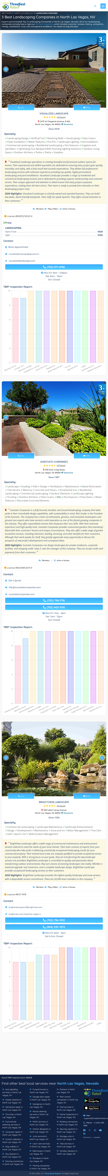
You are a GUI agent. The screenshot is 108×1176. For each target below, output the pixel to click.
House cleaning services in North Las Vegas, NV (39, 1114)
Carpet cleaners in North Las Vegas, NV (12, 1101)
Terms (97, 1137)
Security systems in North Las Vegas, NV (67, 1130)
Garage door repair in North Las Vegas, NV (40, 1098)
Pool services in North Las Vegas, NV (66, 1108)
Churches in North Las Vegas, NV (12, 1116)
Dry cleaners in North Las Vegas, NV (11, 1155)
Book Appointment (18, 247)
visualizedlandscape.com (22, 260)
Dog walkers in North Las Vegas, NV (11, 1148)
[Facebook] (84, 1130)
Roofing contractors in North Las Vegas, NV (67, 1123)
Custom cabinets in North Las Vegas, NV (12, 1140)
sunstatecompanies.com (22, 594)
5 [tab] (58, 101)
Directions (68, 124)
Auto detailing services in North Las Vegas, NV (11, 1092)
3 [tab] (53, 101)
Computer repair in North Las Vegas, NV (12, 1133)
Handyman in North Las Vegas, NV (40, 1105)
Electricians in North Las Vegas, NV (40, 1152)
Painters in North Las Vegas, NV (66, 1091)
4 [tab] (57, 449)
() (61, 117)
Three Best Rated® (52, 1173)
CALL (22, 107)
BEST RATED (7, 13)
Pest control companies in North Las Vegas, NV (67, 1099)
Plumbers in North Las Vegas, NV (39, 1159)
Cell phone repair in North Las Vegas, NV (12, 1108)
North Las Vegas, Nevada (78, 1083)
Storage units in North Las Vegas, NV (66, 1138)
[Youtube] (100, 1130)
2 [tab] (51, 101)
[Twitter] (90, 1130)
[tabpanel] (54, 70)
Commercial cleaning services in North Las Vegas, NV (11, 1124)
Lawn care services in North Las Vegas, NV (40, 1145)
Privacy (87, 1137)
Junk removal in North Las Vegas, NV (39, 1138)
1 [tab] (49, 101)
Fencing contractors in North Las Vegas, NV (12, 1162)
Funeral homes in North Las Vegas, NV (39, 1091)
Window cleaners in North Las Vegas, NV (67, 1152)
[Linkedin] (84, 1133)
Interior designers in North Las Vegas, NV (40, 1130)
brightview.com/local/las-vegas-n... (25, 914)
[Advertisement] (54, 1054)
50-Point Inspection (44, 24)
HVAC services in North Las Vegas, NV (39, 1123)
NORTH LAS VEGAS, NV (23, 13)
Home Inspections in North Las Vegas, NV (67, 1116)
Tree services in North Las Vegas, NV (66, 1145)
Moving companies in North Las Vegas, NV (40, 1167)
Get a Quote (14, 580)
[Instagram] (95, 1130)
